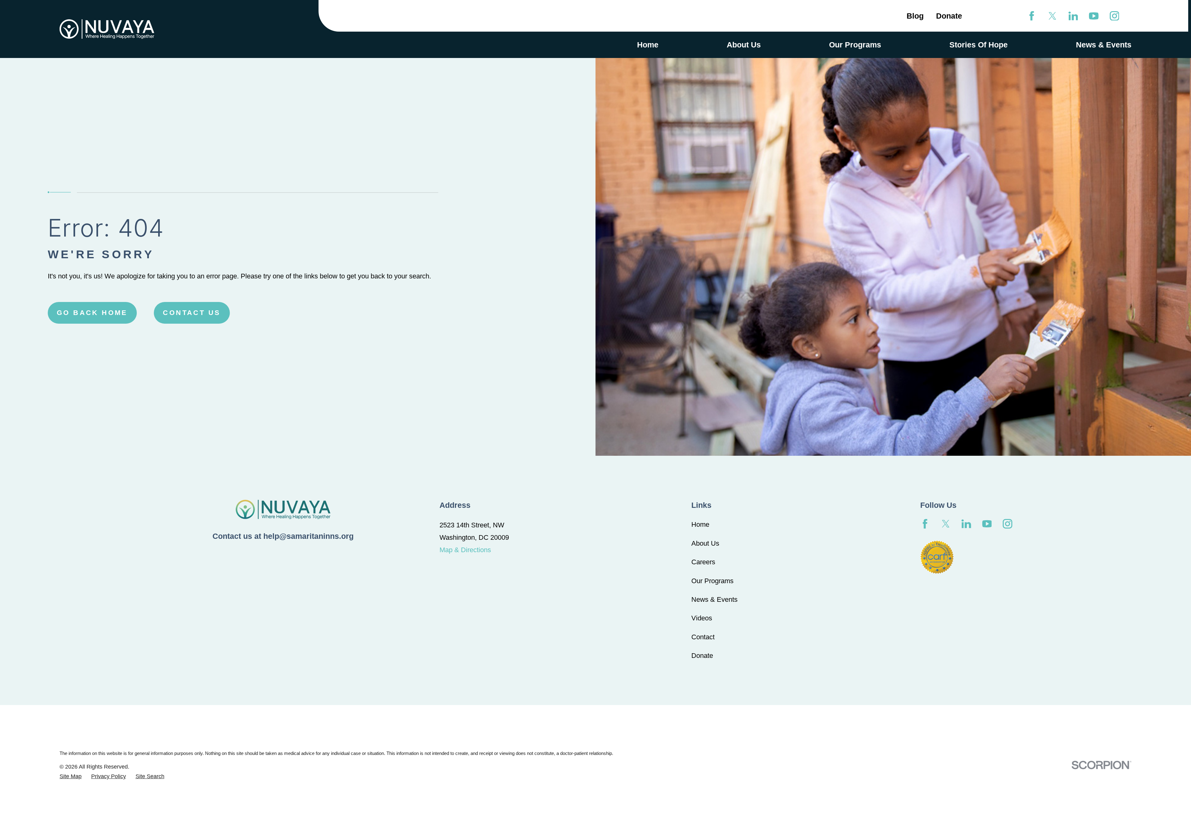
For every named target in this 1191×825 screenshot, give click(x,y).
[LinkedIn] (1073, 16)
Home (700, 524)
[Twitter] (1052, 16)
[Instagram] (1114, 16)
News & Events (714, 599)
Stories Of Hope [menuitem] (978, 44)
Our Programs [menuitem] (855, 44)
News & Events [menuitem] (1103, 44)
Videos (701, 618)
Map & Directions (465, 550)
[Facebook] (1032, 16)
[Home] (107, 29)
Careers (703, 562)
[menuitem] (71, 776)
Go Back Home (92, 313)
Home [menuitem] (647, 44)
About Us (705, 543)
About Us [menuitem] (744, 44)
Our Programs (712, 581)
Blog (915, 15)
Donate (949, 15)
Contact (703, 637)
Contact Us (192, 313)
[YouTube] (1094, 16)
